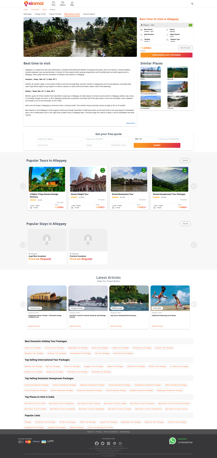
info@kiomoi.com (123, 448)
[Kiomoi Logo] (34, 3)
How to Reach (89, 14)
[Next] (133, 39)
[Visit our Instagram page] (108, 443)
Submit (156, 145)
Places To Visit (55, 14)
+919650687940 (185, 442)
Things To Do (40, 14)
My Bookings (125, 432)
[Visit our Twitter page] (103, 443)
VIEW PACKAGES (185, 48)
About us (90, 432)
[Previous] (27, 39)
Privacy (99, 432)
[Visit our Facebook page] (97, 443)
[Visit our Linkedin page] (120, 443)
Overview (27, 14)
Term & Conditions (111, 432)
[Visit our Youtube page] (114, 443)
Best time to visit (72, 14)
